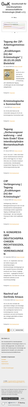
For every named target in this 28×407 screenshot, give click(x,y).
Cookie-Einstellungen (7, 368)
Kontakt (3, 359)
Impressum (4, 361)
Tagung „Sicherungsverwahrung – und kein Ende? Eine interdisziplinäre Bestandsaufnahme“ (14, 138)
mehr (22, 398)
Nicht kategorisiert (14, 173)
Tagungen (12, 92)
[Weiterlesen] (7, 26)
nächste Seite (19, 330)
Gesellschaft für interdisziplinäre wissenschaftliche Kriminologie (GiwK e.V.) (14, 382)
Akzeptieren (14, 398)
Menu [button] (15, 17)
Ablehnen (5, 398)
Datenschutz (5, 363)
